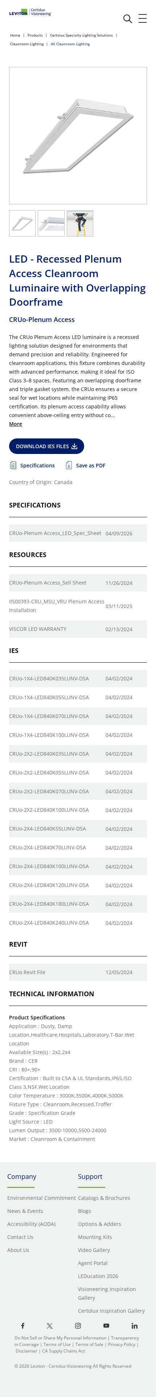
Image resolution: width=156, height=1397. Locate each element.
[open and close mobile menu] (143, 18)
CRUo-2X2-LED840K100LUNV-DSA (49, 809)
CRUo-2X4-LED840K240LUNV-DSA (49, 922)
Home (15, 35)
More (15, 423)
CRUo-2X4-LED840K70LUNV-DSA (47, 847)
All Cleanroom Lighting (70, 43)
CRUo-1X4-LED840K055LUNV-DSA (49, 697)
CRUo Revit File (27, 972)
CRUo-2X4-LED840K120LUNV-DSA (49, 885)
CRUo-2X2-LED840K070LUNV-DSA (49, 791)
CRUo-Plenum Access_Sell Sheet (47, 582)
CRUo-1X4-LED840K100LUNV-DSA (49, 734)
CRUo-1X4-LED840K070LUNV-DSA (49, 716)
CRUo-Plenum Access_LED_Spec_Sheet (55, 533)
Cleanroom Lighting (27, 43)
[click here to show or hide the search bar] (127, 18)
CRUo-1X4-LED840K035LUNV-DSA (49, 678)
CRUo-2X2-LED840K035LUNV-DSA (49, 753)
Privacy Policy (121, 1344)
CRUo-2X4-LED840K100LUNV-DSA (49, 866)
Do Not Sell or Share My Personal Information (60, 1338)
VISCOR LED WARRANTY (37, 628)
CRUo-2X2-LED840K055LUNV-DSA (49, 772)
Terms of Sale (89, 1344)
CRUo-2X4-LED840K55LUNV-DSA (47, 828)
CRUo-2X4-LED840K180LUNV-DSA (49, 903)
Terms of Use (57, 1344)
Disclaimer (26, 1351)
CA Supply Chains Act (63, 1351)
